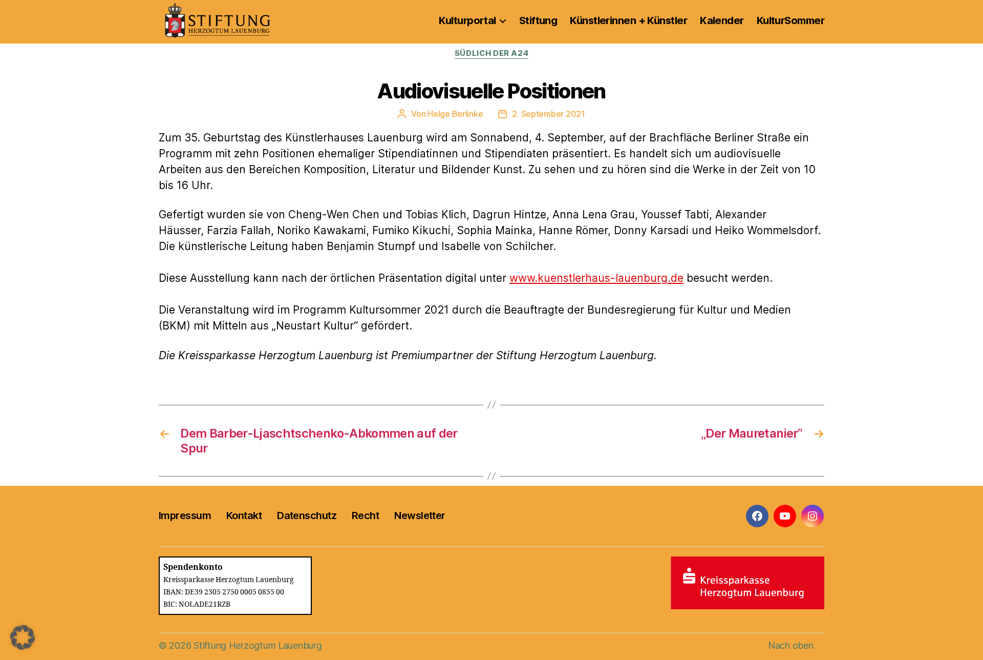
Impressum (185, 515)
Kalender (722, 20)
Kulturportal (467, 20)
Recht (365, 515)
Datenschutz (306, 515)
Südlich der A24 (491, 53)
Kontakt (244, 515)
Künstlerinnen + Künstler (628, 20)
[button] (22, 637)
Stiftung (538, 20)
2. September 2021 (548, 114)
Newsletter (419, 515)
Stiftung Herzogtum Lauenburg (258, 645)
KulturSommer (790, 20)
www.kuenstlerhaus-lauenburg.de (596, 278)
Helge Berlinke (455, 114)
